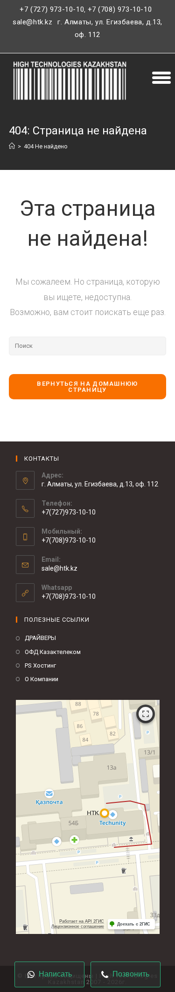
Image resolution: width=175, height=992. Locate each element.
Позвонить (130, 974)
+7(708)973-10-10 (69, 596)
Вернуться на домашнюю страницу (87, 386)
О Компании (41, 679)
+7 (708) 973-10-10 (120, 9)
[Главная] (12, 146)
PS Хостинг (40, 665)
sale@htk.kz (33, 22)
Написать (54, 974)
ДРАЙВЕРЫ (40, 637)
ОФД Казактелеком (53, 651)
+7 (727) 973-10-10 (52, 9)
